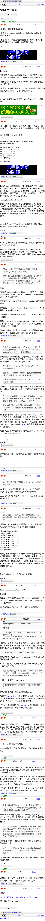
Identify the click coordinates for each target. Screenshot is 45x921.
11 (1, 506)
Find (19, 4)
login (39, 4)
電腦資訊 (8, 1)
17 (2, 796)
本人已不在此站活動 (7, 61)
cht (4, 1)
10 (2, 473)
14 (2, 715)
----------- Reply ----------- (8, 14)
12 (2, 583)
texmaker (22, 705)
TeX (20, 1)
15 (2, 737)
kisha (2, 444)
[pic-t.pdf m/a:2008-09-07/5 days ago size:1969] (7, 442)
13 (2, 617)
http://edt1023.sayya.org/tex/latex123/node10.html (19, 897)
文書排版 (15, 1)
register (43, 4)
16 (2, 758)
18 (2, 869)
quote (34, 24)
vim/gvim (11, 696)
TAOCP (24, 424)
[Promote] (2, 24)
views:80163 (4, 918)
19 (2, 886)
